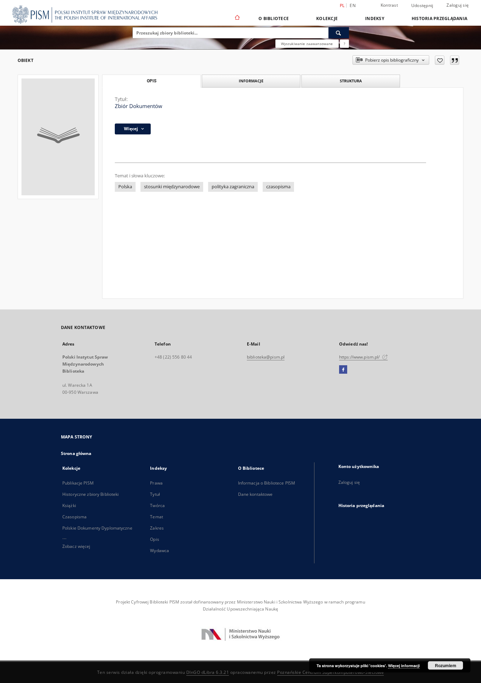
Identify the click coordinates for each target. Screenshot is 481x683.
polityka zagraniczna (233, 187)
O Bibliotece (273, 18)
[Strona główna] (237, 18)
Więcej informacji (404, 665)
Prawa (156, 483)
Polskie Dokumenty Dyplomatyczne (97, 528)
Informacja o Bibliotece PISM (266, 483)
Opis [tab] (151, 80)
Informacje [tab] (251, 80)
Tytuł (155, 494)
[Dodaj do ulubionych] (439, 60)
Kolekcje (327, 18)
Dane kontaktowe (255, 494)
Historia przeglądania (439, 18)
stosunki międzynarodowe (172, 187)
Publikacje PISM (78, 483)
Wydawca (159, 551)
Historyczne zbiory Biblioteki (90, 494)
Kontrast (389, 5)
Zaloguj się (457, 5)
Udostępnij (422, 5)
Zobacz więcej (76, 546)
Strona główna (76, 453)
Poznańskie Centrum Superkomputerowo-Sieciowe (330, 672)
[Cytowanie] (454, 60)
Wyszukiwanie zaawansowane (307, 43)
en (353, 5)
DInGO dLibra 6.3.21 (207, 672)
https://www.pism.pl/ (360, 357)
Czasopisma (74, 517)
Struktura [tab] (351, 80)
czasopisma (278, 187)
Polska (125, 187)
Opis (154, 539)
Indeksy (374, 18)
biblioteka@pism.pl (266, 357)
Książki (69, 505)
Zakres (157, 528)
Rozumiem (445, 665)
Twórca (157, 505)
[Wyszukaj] (339, 32)
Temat (156, 517)
